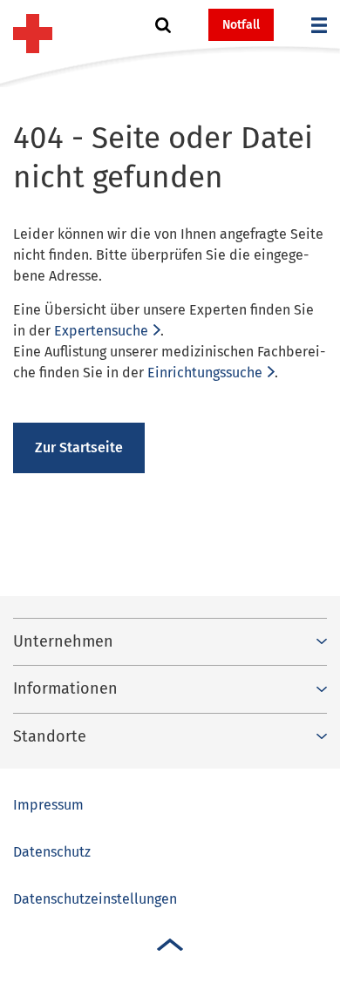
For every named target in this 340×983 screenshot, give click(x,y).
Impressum (48, 805)
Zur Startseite (79, 447)
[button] (163, 25)
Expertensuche (101, 330)
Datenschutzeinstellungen (95, 899)
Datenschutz (52, 852)
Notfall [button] (241, 24)
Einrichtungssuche (204, 372)
